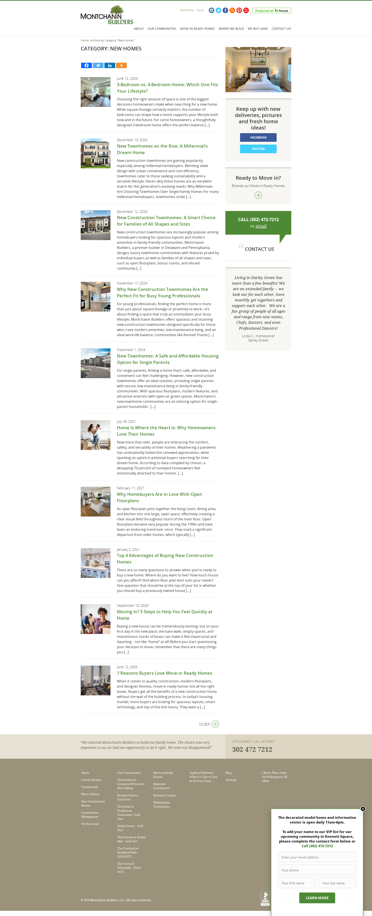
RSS (232, 10)
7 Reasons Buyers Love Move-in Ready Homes (164, 673)
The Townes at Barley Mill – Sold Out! (131, 839)
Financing (187, 10)
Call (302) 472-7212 (317, 846)
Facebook (225, 10)
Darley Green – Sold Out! (130, 828)
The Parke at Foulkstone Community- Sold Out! (128, 813)
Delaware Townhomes (161, 786)
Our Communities (162, 29)
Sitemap (231, 780)
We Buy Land (258, 29)
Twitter (218, 10)
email (261, 226)
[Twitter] (98, 65)
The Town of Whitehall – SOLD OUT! (129, 868)
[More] (121, 65)
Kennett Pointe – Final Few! (128, 797)
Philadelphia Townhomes (161, 804)
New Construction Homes (93, 803)
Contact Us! (281, 29)
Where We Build (231, 29)
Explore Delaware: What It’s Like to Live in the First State (203, 777)
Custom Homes (91, 780)
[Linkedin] (109, 65)
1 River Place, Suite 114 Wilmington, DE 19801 (275, 777)
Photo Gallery (90, 794)
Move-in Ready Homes (163, 775)
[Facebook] (86, 65)
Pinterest (239, 10)
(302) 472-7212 (264, 219)
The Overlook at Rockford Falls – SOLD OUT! (128, 852)
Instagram (211, 10)
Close (363, 808)
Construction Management (89, 814)
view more (258, 195)
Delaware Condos (164, 795)
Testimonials (89, 787)
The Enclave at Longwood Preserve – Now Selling (131, 784)
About (139, 29)
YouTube (246, 10)
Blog (200, 10)
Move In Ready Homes (197, 29)
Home (85, 40)
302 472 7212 (252, 749)
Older (204, 724)
